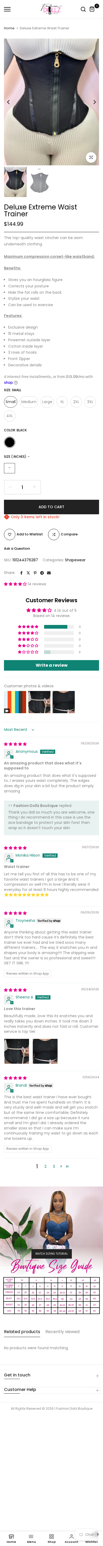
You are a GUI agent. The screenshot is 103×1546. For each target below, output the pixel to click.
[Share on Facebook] (21, 573)
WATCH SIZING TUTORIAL (51, 1254)
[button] (16, 584)
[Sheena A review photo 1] (16, 1051)
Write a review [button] (52, 665)
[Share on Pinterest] (35, 573)
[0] (92, 9)
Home (9, 28)
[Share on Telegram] (42, 573)
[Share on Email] (49, 573)
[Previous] (12, 102)
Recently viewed (62, 1332)
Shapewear (75, 560)
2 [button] (45, 1166)
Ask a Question (17, 548)
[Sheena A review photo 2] (45, 1051)
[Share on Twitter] (28, 573)
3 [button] (54, 1166)
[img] (15, 744)
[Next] (91, 102)
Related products (22, 1332)
